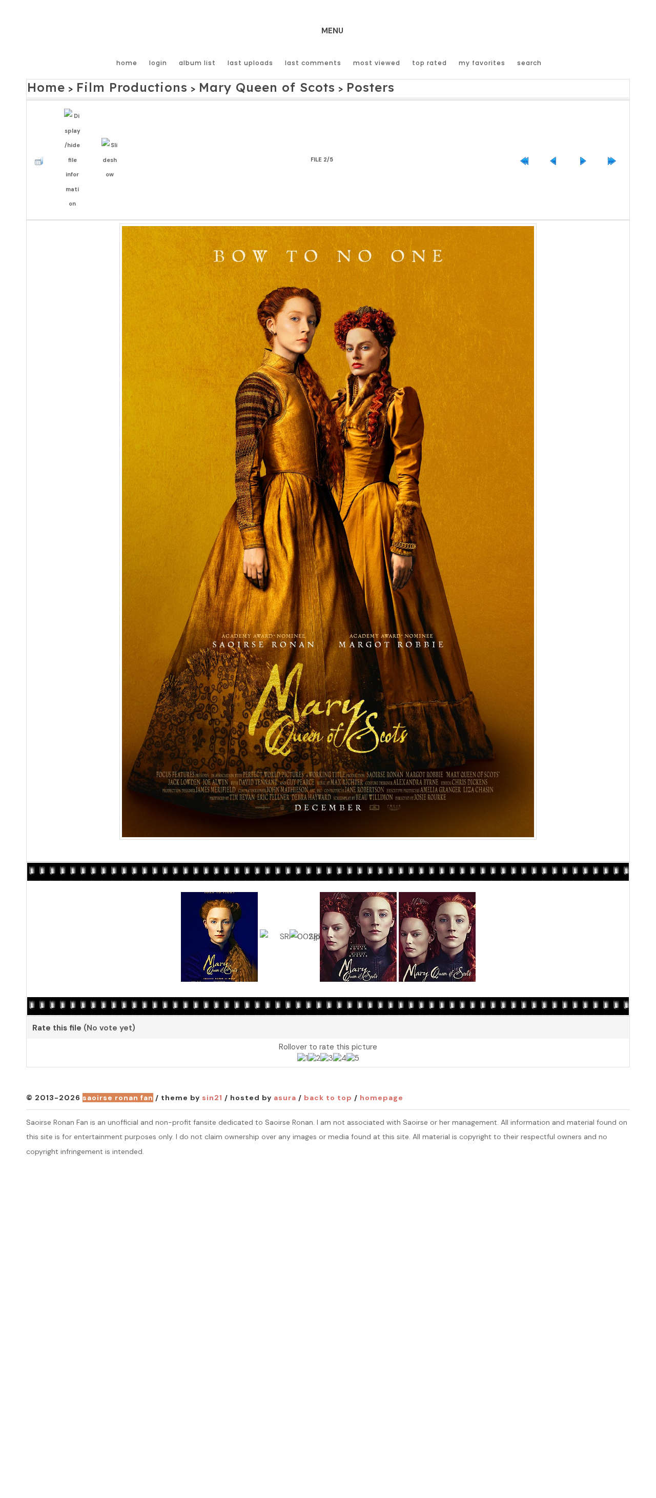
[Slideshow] (112, 144)
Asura (285, 1073)
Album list (197, 62)
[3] (326, 1033)
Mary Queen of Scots (216, 85)
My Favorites (482, 62)
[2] (314, 1033)
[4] (339, 1033)
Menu (332, 31)
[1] (302, 1033)
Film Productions (110, 85)
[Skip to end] (614, 143)
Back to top (328, 1073)
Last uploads (250, 62)
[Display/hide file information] (75, 144)
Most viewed (376, 62)
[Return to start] (527, 143)
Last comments (313, 62)
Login (158, 62)
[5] (352, 1033)
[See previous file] (556, 143)
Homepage (381, 1073)
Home (126, 62)
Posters (299, 85)
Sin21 (212, 1073)
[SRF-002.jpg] (328, 505)
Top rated (429, 62)
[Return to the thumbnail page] (41, 143)
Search (529, 62)
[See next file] (585, 143)
